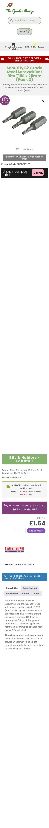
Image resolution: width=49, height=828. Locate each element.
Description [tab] (12, 588)
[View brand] (14, 558)
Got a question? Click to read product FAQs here (22, 577)
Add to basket (36, 530)
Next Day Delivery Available (13, 48)
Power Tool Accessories (23, 84)
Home (5, 84)
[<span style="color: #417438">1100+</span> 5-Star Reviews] (35, 44)
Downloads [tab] (12, 593)
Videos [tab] (25, 593)
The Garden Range (20, 11)
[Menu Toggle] (24, 38)
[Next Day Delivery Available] (13, 44)
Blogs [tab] (36, 593)
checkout (23, 494)
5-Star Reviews (35, 47)
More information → (13, 477)
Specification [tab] (30, 588)
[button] (43, 101)
